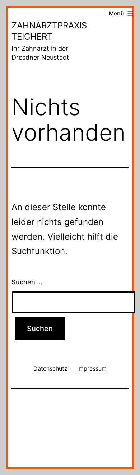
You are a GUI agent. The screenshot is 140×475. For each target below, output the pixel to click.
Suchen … (26, 282)
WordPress (94, 439)
